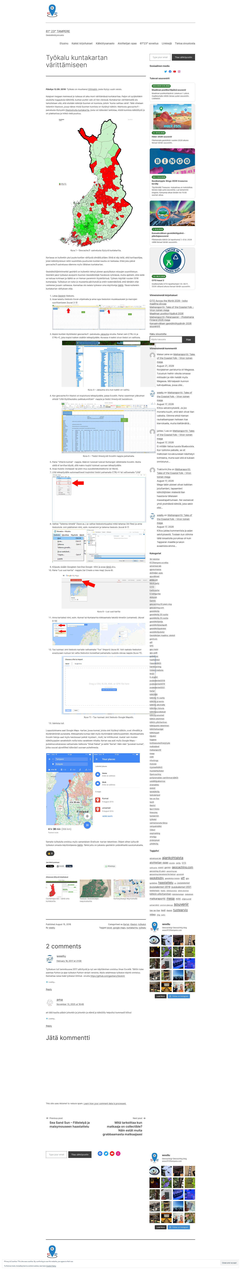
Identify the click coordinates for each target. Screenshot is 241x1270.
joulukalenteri (183, 883)
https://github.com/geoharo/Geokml (108, 976)
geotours (153, 639)
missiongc (154, 760)
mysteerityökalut (157, 771)
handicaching (155, 666)
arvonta (172, 863)
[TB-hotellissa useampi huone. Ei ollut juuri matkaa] (166, 975)
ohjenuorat (186, 899)
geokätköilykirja (156, 621)
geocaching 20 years (157, 871)
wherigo (153, 837)
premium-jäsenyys (166, 905)
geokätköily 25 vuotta (159, 618)
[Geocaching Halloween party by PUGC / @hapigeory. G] (155, 952)
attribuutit (154, 580)
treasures (154, 812)
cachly (178, 863)
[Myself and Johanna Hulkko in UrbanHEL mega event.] (178, 987)
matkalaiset (154, 746)
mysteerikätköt (156, 767)
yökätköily (154, 844)
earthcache (153, 868)
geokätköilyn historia (172, 878)
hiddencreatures (156, 670)
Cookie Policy (51, 1266)
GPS (151, 646)
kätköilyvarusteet (157, 715)
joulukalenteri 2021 (181, 887)
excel (109, 927)
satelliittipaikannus (157, 781)
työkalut (142, 924)
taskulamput (155, 795)
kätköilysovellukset (158, 712)
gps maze (154, 649)
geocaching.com (157, 608)
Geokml (61, 296)
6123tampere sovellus (159, 562)
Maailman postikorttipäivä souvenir (169, 90)
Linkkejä (167, 43)
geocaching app (172, 871)
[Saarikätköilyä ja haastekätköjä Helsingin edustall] (178, 975)
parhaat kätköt (154, 905)
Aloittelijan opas (127, 43)
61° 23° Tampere (58, 31)
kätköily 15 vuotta (157, 698)
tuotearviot (154, 816)
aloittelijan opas (156, 573)
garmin (167, 867)
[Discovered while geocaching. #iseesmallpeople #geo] (155, 975)
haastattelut (155, 660)
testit (152, 802)
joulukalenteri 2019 (160, 886)
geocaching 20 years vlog (161, 604)
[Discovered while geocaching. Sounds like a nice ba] (190, 952)
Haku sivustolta (158, 334)
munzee (153, 764)
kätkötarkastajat (156, 729)
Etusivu (64, 43)
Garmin (153, 601)
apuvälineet (154, 576)
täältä (120, 285)
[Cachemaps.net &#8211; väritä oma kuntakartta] (61, 888)
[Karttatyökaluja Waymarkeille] (129, 888)
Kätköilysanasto (105, 43)
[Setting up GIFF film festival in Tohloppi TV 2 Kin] (166, 987)
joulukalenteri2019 (157, 684)
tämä (108, 567)
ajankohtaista (155, 569)
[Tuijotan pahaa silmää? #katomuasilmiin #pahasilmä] (155, 940)
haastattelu (165, 882)
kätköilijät (154, 694)
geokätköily (154, 611)
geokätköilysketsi (157, 632)
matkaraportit (155, 750)
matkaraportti (157, 898)
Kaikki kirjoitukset (82, 43)
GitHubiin (92, 89)
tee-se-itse (154, 798)
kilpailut (153, 736)
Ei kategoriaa (155, 594)
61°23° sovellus (149, 43)
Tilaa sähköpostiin (183, 57)
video (153, 914)
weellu (52, 927)
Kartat (126, 924)
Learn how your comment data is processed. (105, 1103)
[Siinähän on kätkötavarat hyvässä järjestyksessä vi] (166, 940)
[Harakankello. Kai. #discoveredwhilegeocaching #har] (166, 952)
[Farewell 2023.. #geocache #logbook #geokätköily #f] (190, 975)
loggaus (153, 739)
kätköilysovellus (172, 891)
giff (151, 642)
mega (152, 753)
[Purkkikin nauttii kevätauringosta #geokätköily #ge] (155, 963)
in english (154, 677)
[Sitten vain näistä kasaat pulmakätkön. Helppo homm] (190, 963)
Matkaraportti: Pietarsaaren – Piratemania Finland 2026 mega (172, 318)
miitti (178, 899)
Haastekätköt (155, 663)
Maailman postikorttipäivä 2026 (166, 313)
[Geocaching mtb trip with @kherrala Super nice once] (190, 987)
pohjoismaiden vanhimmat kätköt (164, 778)
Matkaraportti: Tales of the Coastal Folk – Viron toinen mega (172, 308)
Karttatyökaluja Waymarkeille (125, 899)
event (160, 867)
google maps (119, 927)
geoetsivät (180, 874)
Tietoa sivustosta (185, 43)
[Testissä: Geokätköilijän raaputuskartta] (95, 888)
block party (154, 583)
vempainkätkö (156, 826)
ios (175, 883)
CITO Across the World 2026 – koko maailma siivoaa (169, 302)
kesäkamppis (155, 891)
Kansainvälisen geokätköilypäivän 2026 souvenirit (170, 325)
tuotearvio (180, 910)
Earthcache (154, 590)
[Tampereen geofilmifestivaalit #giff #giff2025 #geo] (178, 940)
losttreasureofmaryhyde (160, 743)
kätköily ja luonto (157, 701)
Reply (49, 989)
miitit (152, 757)
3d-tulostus (155, 559)
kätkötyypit (154, 733)
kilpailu (163, 891)
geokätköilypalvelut (158, 628)
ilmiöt (152, 674)
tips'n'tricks (154, 809)
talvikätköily (155, 791)
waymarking (155, 833)
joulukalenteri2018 (157, 680)
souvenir (181, 904)
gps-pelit (153, 653)
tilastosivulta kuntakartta (77, 110)
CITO (152, 587)
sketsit (152, 788)
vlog (158, 915)
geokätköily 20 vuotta (159, 614)
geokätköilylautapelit (158, 625)
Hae (188, 339)
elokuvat (153, 597)
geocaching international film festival (162, 874)
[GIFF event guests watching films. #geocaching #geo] (155, 987)
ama (60, 999)
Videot (152, 830)
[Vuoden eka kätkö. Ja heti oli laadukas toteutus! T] (166, 963)
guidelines (154, 656)
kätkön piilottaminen (158, 722)
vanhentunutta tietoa (158, 823)
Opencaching (155, 774)
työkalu (142, 927)
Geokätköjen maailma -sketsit (162, 635)
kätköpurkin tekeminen (159, 725)
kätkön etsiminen (157, 719)
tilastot (133, 924)
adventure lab (155, 566)
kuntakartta (132, 927)
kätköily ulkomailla (157, 705)
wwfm (163, 915)
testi (163, 910)
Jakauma (104, 334)
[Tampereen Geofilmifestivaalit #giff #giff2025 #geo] (190, 940)
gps (187, 878)
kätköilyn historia (157, 708)
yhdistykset (155, 840)
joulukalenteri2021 (157, 687)
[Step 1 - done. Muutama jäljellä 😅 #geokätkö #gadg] (178, 963)
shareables (154, 785)
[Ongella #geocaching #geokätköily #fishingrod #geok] (178, 952)
